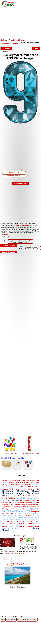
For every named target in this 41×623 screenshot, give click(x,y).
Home (3, 619)
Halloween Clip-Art (32, 502)
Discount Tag (12, 496)
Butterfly (9, 487)
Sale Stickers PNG (32, 519)
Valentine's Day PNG (10, 528)
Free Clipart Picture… (18, 40)
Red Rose (35, 515)
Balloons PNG (14, 482)
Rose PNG (5, 519)
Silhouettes (35, 522)
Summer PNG (27, 524)
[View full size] (20, 124)
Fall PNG (8, 498)
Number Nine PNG (14, 176)
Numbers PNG (14, 172)
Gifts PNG (12, 502)
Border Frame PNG (17, 485)
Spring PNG (18, 524)
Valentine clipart (33, 526)
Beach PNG (34, 482)
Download (4, 235)
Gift (28, 500)
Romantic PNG (29, 517)
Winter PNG (26, 528)
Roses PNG (20, 519)
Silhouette (26, 522)
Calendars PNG (7, 489)
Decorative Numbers (10, 43)
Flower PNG (20, 498)
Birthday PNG (6, 485)
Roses (12, 519)
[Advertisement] (20, 22)
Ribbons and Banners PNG (12, 517)
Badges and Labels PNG (20, 480)
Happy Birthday (6, 507)
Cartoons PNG (33, 489)
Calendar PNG (26, 487)
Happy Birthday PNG (10, 453)
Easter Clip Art (28, 496)
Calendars (35, 487)
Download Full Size (20, 183)
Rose (37, 517)
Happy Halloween (22, 509)
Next (37, 48)
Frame (9, 500)
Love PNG (30, 513)
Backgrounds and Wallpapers (27, 619)
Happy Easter (10, 509)
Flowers (29, 498)
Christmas (7, 491)
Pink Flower (27, 515)
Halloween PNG (33, 504)
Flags (13, 498)
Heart (33, 511)
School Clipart (6, 522)
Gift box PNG (34, 500)
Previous (7, 48)
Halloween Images (21, 504)
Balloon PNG (34, 480)
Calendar (16, 487)
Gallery (4, 40)
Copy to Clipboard (8, 245)
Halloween (21, 502)
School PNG (17, 522)
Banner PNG (24, 482)
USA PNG (14, 526)
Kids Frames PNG (19, 513)
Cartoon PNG (20, 489)
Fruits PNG (23, 500)
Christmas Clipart (27, 491)
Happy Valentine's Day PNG (20, 511)
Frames (15, 500)
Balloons (4, 482)
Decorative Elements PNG (30, 453)
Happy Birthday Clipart (20, 507)
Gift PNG (4, 502)
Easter (20, 496)
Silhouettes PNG (7, 524)
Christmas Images (12, 493)
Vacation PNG (23, 526)
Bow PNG (28, 485)
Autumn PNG (6, 480)
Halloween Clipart (7, 504)
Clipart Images (11, 619)
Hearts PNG (9, 513)
